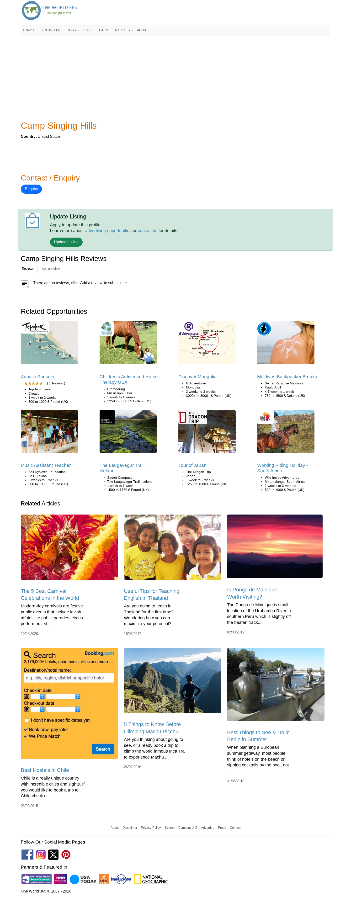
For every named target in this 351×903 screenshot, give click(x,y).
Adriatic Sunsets (37, 376)
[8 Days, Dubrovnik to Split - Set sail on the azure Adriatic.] (49, 344)
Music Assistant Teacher (46, 465)
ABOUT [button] (143, 30)
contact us (147, 230)
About (115, 827)
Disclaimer (129, 827)
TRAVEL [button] (29, 30)
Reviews (28, 269)
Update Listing (66, 242)
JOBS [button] (72, 30)
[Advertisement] (175, 71)
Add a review (51, 269)
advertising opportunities (108, 230)
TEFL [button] (87, 30)
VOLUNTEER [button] (51, 30)
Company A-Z (187, 827)
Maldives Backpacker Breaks (287, 376)
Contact (235, 827)
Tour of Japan (192, 465)
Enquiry (31, 189)
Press (222, 827)
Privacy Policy (151, 827)
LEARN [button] (103, 30)
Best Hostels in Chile (45, 770)
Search (170, 827)
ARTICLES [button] (123, 30)
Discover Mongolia (197, 376)
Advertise (207, 827)
